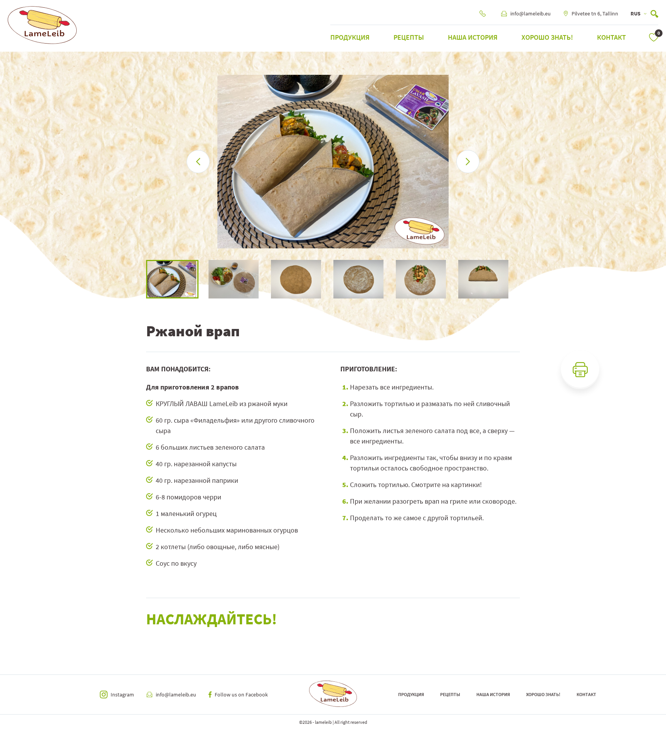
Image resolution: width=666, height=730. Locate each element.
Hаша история (473, 37)
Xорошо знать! (547, 37)
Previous (140, 279)
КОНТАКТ (611, 37)
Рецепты (409, 37)
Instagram (122, 694)
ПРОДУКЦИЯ (350, 37)
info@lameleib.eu (530, 13)
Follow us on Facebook (241, 694)
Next (526, 279)
